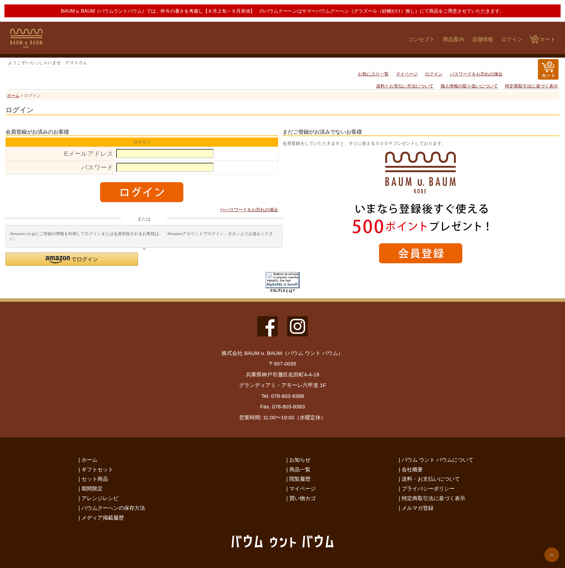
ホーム (13, 95)
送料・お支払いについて (431, 479)
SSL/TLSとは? (282, 291)
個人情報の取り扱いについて (469, 85)
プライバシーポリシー (428, 488)
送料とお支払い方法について (404, 85)
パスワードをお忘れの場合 (476, 73)
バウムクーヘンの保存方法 (113, 508)
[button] (72, 259)
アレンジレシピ (100, 498)
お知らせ (299, 460)
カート (548, 39)
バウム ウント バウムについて (437, 460)
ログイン (511, 39)
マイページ (407, 73)
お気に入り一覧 (373, 73)
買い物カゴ (302, 498)
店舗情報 (482, 39)
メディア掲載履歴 (103, 518)
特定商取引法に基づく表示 (531, 85)
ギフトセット (97, 469)
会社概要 (412, 469)
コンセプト (421, 39)
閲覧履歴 (299, 479)
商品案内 (453, 39)
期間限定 (92, 488)
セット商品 (95, 479)
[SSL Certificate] (283, 286)
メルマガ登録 (417, 508)
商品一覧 (299, 469)
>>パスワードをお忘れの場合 (249, 209)
